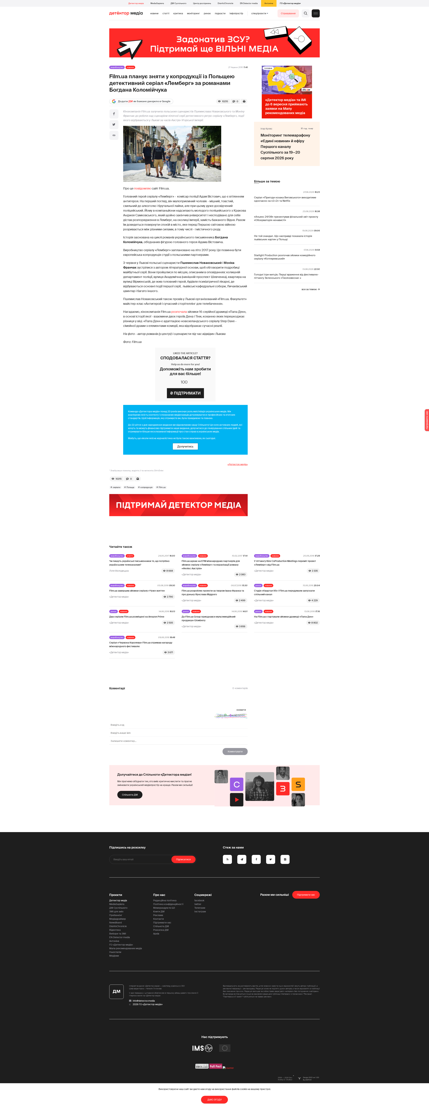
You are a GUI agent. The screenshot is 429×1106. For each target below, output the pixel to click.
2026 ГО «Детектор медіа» (148, 1004)
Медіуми (114, 955)
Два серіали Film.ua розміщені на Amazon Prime (136, 616)
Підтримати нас (162, 922)
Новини (154, 13)
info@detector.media (144, 1000)
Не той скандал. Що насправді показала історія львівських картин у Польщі (283, 237)
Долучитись (185, 446)
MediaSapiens (157, 3)
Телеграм (199, 907)
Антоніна (268, 3)
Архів (156, 933)
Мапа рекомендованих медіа (125, 948)
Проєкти (115, 895)
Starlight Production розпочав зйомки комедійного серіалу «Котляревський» (284, 257)
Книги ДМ (159, 911)
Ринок (207, 13)
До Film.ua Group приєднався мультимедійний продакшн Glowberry (208, 618)
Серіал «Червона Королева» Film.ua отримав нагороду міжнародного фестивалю (140, 644)
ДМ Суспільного (178, 3)
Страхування (288, 13)
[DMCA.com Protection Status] (202, 1067)
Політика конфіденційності (168, 904)
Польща (130, 487)
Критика (178, 13)
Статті (166, 13)
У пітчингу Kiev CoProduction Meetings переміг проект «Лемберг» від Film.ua (285, 563)
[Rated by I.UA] (228, 1067)
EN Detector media (249, 3)
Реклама (158, 915)
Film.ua (162, 487)
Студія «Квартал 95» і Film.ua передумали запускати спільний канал (284, 592)
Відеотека (115, 929)
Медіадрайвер (117, 918)
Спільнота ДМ (130, 794)
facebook (199, 900)
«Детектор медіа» (238, 464)
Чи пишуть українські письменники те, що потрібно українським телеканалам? (139, 563)
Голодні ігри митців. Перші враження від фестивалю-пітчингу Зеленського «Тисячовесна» (286, 276)
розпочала (179, 312)
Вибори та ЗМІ (117, 933)
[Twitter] (113, 124)
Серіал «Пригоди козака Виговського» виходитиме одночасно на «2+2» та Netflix (285, 199)
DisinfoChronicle (225, 3)
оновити (241, 709)
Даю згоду (214, 1099)
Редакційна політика (164, 900)
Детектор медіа (136, 3)
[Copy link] (113, 135)
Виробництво (117, 67)
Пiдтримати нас (306, 894)
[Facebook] (113, 113)
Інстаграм (200, 911)
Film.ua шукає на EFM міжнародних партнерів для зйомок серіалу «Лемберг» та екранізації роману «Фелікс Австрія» (211, 565)
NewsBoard (115, 922)
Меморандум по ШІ (164, 907)
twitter (197, 904)
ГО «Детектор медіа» (290, 3)
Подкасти (220, 13)
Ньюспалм (115, 952)
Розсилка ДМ (161, 929)
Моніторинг (193, 13)
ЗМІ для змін (116, 911)
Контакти (158, 918)
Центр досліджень (202, 3)
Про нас (159, 895)
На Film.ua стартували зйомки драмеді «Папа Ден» (283, 616)
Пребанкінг (115, 915)
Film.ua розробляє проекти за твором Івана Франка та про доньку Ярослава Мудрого (213, 592)
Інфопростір (236, 13)
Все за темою (309, 289)
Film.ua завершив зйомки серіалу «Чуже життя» (137, 590)
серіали (116, 487)
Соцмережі (203, 895)
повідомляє (142, 188)
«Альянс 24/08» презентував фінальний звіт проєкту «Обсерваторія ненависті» (286, 218)
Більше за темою (267, 181)
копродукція (146, 487)
